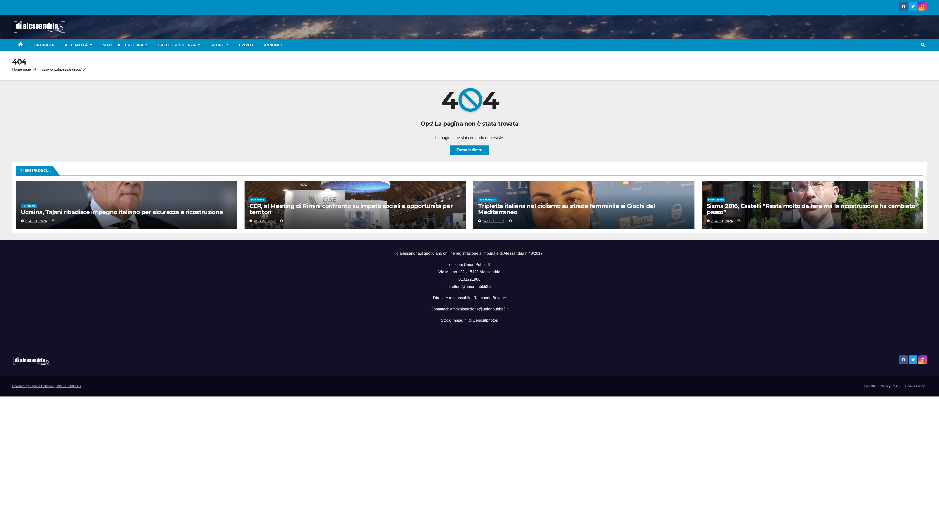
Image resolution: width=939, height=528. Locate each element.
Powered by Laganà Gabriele (33, 386)
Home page (21, 69)
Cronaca (44, 45)
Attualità (77, 45)
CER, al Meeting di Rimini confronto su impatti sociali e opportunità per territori (351, 209)
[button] (923, 45)
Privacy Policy (890, 386)
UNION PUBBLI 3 (68, 386)
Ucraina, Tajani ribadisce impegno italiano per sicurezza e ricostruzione (122, 212)
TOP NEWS (28, 205)
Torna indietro (469, 150)
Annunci (273, 45)
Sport (218, 45)
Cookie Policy (915, 386)
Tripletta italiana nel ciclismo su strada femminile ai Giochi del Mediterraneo (566, 209)
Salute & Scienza (177, 45)
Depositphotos (485, 320)
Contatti (869, 386)
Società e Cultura (124, 45)
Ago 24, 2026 (36, 221)
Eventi (246, 45)
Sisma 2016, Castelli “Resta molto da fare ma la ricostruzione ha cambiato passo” (811, 209)
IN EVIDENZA (487, 199)
